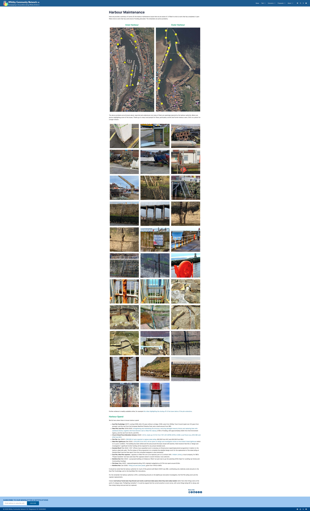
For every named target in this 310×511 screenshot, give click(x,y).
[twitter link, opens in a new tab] (303, 3)
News (257, 3)
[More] (201, 492)
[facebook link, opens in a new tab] (297, 3)
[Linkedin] (194, 492)
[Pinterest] (196, 492)
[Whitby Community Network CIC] (21, 3)
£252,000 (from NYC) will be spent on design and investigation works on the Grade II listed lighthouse (165, 441)
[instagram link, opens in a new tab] (300, 3)
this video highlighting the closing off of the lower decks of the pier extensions (167, 411)
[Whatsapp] (199, 492)
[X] (192, 492)
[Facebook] (189, 492)
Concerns (271, 3)
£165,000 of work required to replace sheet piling (141, 439)
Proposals (281, 3)
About (289, 3)
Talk (262, 3)
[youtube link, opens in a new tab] (306, 3)
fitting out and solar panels (137, 465)
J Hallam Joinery (177, 454)
